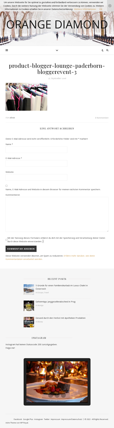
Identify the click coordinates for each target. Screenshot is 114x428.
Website (10, 172)
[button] (50, 395)
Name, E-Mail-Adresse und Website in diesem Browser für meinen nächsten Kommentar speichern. (53, 189)
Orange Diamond (57, 24)
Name (9, 144)
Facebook (18, 419)
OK (100, 9)
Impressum (55, 419)
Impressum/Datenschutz (71, 419)
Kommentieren (13, 194)
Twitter (47, 419)
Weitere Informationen (85, 9)
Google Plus (28, 419)
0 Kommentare (101, 117)
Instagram (38, 419)
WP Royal (24, 422)
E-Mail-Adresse (14, 158)
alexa (12, 117)
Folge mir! (10, 347)
